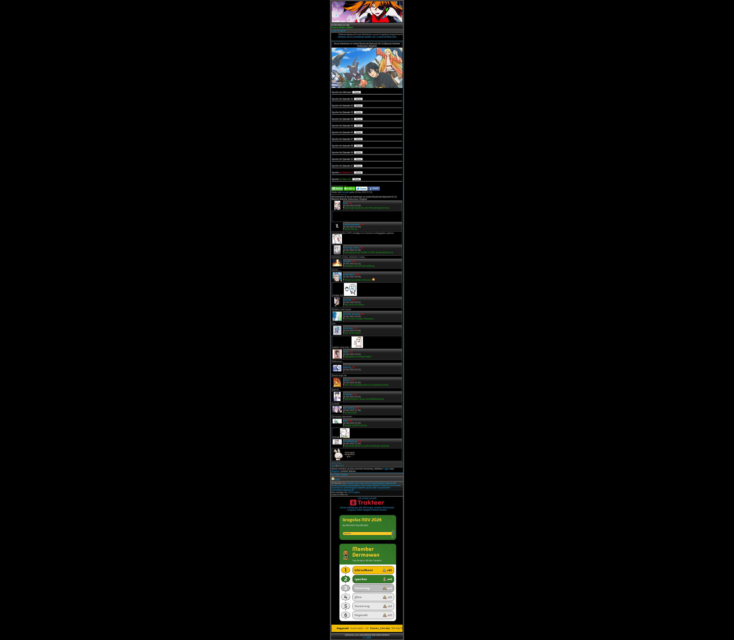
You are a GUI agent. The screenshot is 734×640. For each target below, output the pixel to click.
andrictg (347, 367)
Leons (357, 483)
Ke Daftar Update (339, 475)
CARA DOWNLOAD (387, 37)
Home (337, 479)
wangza (381, 483)
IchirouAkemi (337, 490)
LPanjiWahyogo (350, 441)
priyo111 (385, 485)
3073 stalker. (354, 492)
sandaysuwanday (351, 224)
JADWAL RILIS (345, 37)
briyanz (346, 380)
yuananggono (354, 485)
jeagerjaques (349, 274)
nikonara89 (391, 483)
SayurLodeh (371, 487)
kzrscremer (395, 485)
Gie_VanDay (349, 408)
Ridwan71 (376, 485)
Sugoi (368, 485)
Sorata (334, 485)
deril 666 (347, 300)
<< (333, 463)
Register (342, 30)
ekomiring (342, 485)
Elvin (345, 421)
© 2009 (367, 637)
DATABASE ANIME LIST (365, 37)
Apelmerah (349, 490)
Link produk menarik (367, 498)
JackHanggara (350, 487)
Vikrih (345, 352)
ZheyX (368, 483)
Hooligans (347, 394)
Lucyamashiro (383, 487)
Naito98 (361, 487)
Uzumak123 (337, 487)
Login (333, 30)
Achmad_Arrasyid (351, 314)
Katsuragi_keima (351, 248)
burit (362, 483)
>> (340, 463)
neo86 (374, 483)
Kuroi (363, 485)
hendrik (345, 192)
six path (347, 261)
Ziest (345, 203)
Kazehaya (348, 328)
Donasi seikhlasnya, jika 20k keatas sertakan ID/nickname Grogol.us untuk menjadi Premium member (367, 508)
